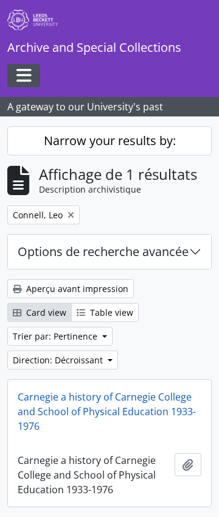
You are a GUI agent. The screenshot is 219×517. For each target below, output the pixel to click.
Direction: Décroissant (59, 360)
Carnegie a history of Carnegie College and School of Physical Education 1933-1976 (107, 411)
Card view (45, 312)
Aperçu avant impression (76, 288)
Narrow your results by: (110, 140)
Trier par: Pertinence (56, 336)
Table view (110, 312)
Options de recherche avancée (103, 251)
